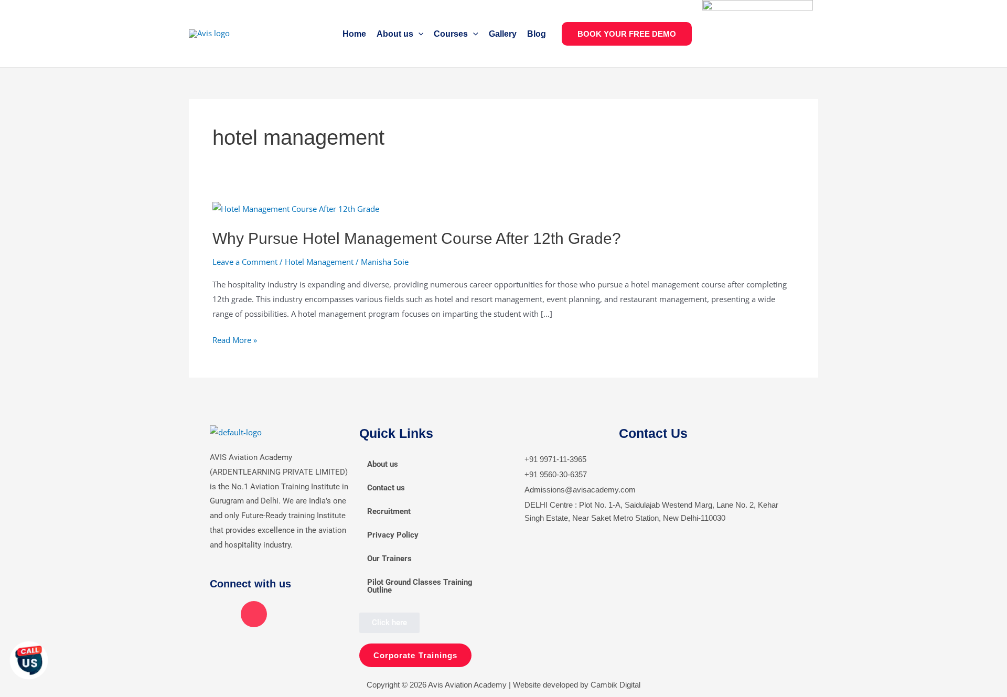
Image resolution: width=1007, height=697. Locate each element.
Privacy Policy (393, 535)
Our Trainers (389, 558)
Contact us (386, 487)
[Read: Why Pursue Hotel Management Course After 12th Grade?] (295, 208)
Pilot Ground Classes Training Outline (420, 586)
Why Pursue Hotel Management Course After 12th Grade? (416, 238)
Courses (451, 33)
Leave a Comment (244, 261)
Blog (536, 33)
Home (354, 33)
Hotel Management (319, 261)
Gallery (503, 33)
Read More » (234, 339)
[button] (418, 34)
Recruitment (389, 511)
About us (395, 33)
